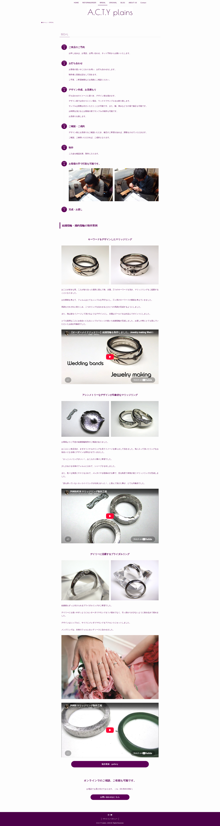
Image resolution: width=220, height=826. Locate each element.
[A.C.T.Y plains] (110, 12)
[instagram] (109, 815)
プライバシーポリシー (110, 819)
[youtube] (111, 815)
